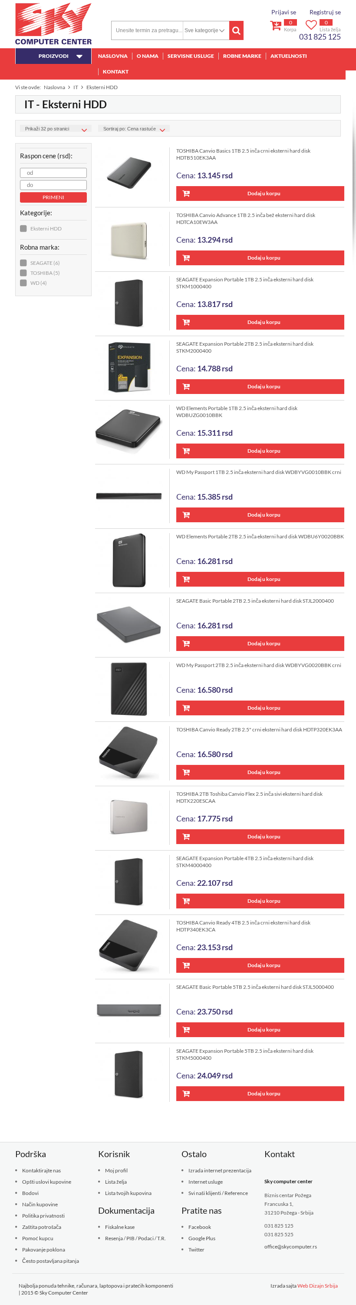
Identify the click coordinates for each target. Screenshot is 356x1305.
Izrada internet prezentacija (219, 1170)
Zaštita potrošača (41, 1227)
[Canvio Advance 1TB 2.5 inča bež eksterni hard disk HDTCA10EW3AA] (132, 239)
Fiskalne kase (120, 1227)
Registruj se (325, 12)
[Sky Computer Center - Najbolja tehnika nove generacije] (53, 23)
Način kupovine (40, 1204)
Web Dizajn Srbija (317, 1285)
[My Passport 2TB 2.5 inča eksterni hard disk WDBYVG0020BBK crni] (132, 689)
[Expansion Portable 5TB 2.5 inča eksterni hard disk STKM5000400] (132, 1075)
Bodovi (30, 1193)
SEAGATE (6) (45, 263)
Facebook (199, 1227)
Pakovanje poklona (43, 1249)
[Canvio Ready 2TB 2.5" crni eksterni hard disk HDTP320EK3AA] (132, 753)
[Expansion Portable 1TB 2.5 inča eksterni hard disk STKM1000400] (132, 303)
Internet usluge (205, 1181)
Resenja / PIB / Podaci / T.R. (135, 1238)
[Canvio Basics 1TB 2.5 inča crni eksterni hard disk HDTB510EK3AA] (132, 174)
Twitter (196, 1249)
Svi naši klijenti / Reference (218, 1193)
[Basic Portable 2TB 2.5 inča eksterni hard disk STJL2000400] (132, 624)
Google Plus (201, 1238)
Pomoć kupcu (37, 1238)
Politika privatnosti (43, 1215)
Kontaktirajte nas (41, 1170)
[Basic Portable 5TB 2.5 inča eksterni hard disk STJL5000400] (132, 1011)
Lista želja (116, 1181)
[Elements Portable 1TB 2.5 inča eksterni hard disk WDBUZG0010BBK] (132, 432)
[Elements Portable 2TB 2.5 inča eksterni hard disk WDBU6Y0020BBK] (132, 560)
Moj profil (116, 1170)
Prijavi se (283, 12)
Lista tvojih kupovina (128, 1193)
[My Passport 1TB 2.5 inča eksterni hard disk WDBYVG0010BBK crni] (132, 496)
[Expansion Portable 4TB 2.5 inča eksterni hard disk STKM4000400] (132, 882)
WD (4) (38, 283)
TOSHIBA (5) (45, 273)
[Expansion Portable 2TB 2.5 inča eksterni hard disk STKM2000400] (132, 367)
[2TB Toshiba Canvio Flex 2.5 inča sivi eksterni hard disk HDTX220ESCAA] (132, 818)
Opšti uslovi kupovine (46, 1181)
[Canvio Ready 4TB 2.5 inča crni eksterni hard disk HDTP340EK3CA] (132, 946)
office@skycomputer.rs (290, 1246)
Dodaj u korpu (263, 193)
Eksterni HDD (46, 228)
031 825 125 (320, 36)
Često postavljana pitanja (50, 1261)
